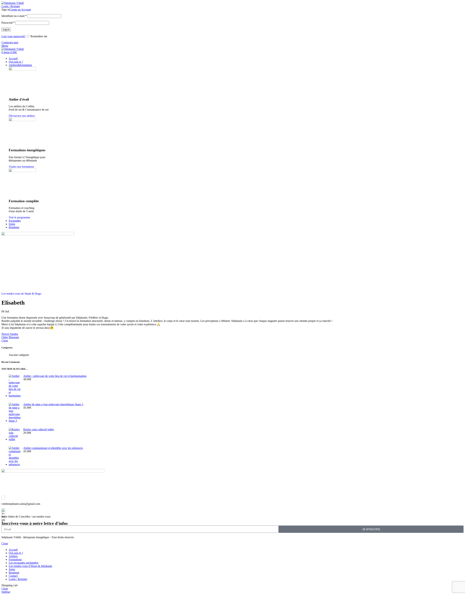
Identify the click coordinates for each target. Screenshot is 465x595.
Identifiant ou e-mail (14, 15)
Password (8, 22)
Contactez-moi (9, 42)
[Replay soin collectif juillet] (15, 434)
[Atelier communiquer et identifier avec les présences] (15, 456)
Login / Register (18, 579)
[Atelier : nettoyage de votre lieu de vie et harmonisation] (15, 385)
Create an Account (20, 9)
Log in (6, 29)
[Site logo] (12, 3)
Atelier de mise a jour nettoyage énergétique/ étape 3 (53, 404)
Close (4, 340)
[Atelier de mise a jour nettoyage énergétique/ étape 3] (15, 412)
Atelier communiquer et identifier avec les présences (53, 448)
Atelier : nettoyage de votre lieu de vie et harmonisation (54, 376)
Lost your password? (13, 36)
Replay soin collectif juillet (38, 429)
